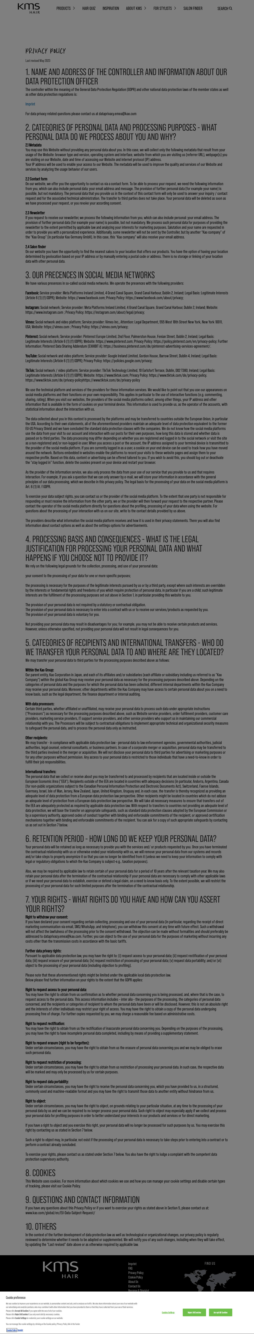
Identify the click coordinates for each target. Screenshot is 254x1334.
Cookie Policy (12, 1330)
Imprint (20, 1330)
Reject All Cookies (194, 1312)
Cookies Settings (168, 1312)
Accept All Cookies (220, 1312)
